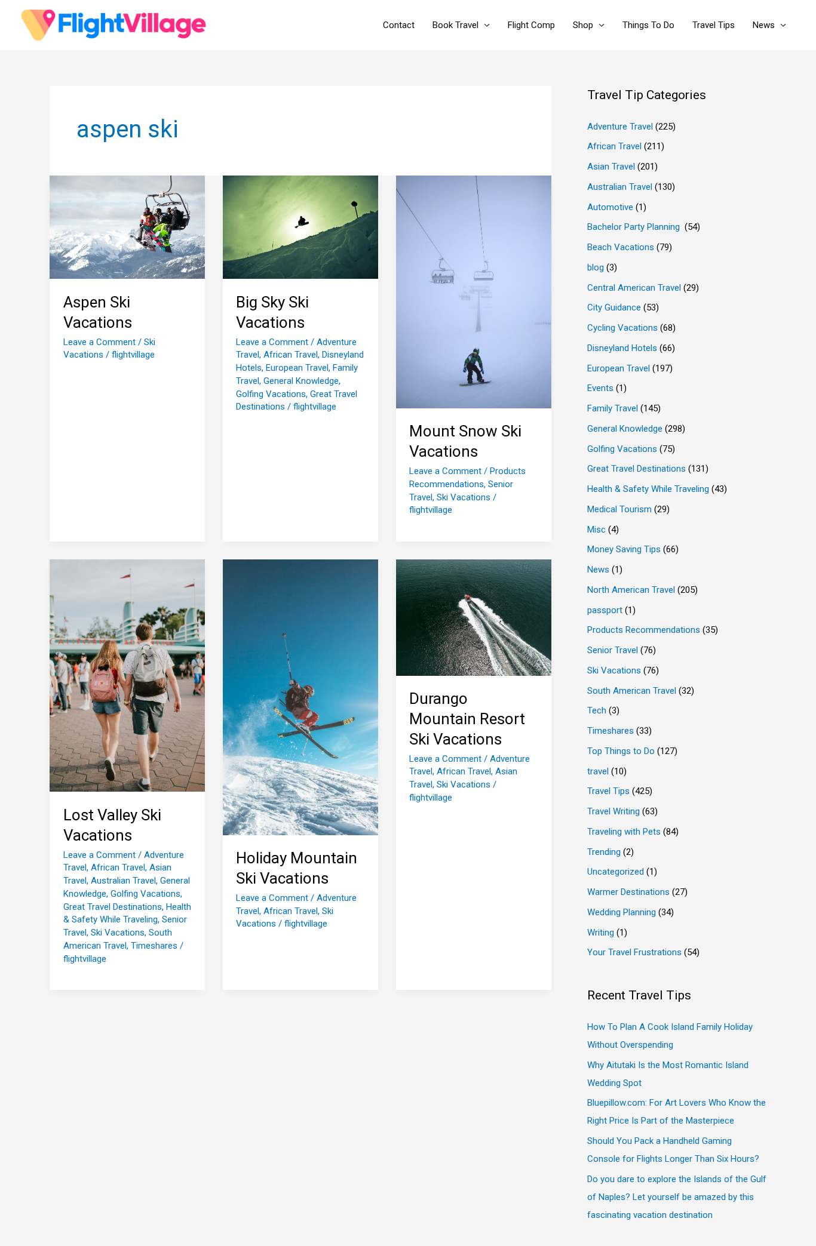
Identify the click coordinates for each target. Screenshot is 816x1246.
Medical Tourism (619, 509)
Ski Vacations (463, 497)
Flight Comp (531, 25)
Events (600, 388)
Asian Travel (611, 166)
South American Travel (631, 690)
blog (595, 267)
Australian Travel (123, 880)
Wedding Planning (621, 912)
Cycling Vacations (622, 327)
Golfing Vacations (271, 394)
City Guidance (614, 307)
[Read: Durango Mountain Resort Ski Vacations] (473, 616)
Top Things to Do (621, 751)
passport (604, 610)
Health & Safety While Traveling (648, 489)
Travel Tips (713, 25)
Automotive (610, 207)
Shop (583, 25)
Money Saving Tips (624, 549)
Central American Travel (634, 287)
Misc (596, 529)
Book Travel (455, 25)
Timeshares (154, 945)
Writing (600, 932)
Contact (399, 25)
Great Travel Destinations (112, 907)
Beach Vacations (620, 247)
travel (598, 771)
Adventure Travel (620, 126)
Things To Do (648, 25)
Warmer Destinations (628, 892)
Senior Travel (612, 650)
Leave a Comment (99, 342)
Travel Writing (613, 811)
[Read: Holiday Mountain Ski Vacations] (300, 696)
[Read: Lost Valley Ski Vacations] (127, 674)
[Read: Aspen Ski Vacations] (127, 226)
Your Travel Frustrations (634, 952)
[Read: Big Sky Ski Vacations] (300, 226)
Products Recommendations (643, 629)
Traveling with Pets (624, 831)
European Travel (297, 367)
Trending (604, 852)
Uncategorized (615, 871)
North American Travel (631, 589)
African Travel (290, 354)
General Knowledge (301, 381)
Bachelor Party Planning (634, 226)
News (764, 25)
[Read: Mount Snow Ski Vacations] (473, 291)
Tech (596, 710)
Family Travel (612, 408)
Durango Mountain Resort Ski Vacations (467, 719)
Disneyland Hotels (622, 348)
